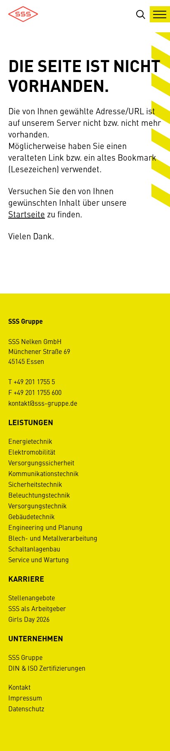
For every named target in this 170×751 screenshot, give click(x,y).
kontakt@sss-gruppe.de (42, 402)
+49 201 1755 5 (34, 381)
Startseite (26, 213)
